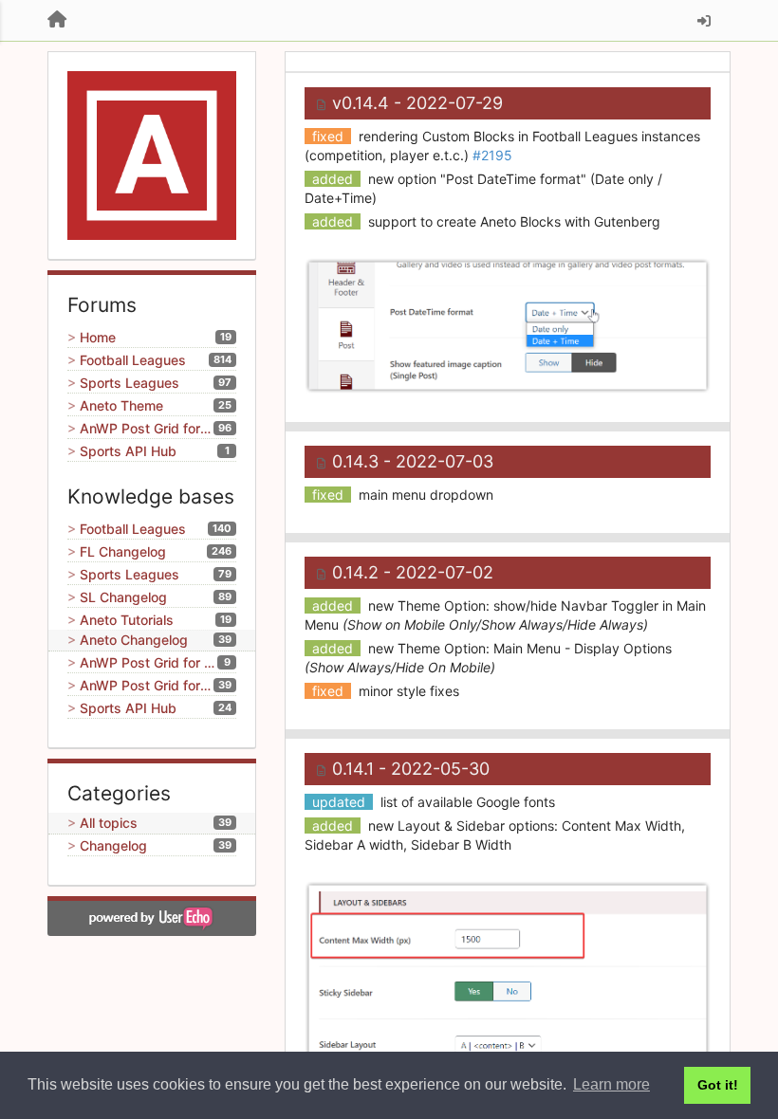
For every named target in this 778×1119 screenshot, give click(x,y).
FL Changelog (123, 551)
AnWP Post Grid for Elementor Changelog (146, 685)
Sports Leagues (129, 383)
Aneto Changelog (134, 640)
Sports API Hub (128, 451)
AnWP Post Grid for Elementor (146, 428)
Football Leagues (133, 360)
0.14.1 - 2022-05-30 (411, 769)
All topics (109, 823)
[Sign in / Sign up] (704, 21)
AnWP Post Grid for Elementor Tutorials (148, 662)
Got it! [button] (717, 1084)
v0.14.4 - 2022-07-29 (417, 103)
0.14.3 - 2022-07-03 (412, 461)
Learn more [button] (611, 1084)
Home (98, 337)
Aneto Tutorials (127, 620)
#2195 (492, 155)
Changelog (113, 845)
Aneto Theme (121, 405)
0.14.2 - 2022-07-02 (412, 572)
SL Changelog (123, 597)
